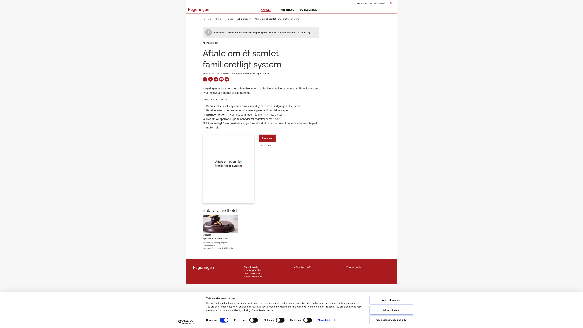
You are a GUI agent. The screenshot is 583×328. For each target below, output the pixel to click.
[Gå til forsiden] (198, 8)
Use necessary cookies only (391, 320)
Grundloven (362, 3)
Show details (324, 320)
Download (267, 138)
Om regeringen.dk (377, 3)
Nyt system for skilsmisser (215, 238)
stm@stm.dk (256, 277)
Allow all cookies (391, 300)
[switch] (253, 320)
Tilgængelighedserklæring (357, 267)
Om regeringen (309, 10)
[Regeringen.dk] (216, 268)
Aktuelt (266, 10)
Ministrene (287, 10)
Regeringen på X (303, 267)
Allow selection (391, 310)
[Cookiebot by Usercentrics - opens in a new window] (186, 322)
